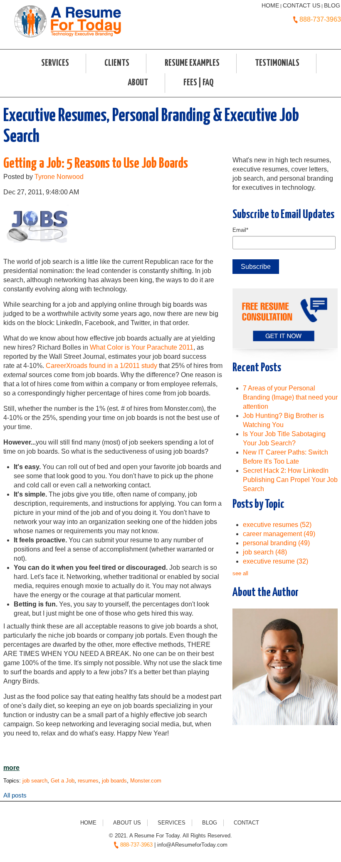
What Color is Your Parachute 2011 (141, 347)
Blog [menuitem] (209, 823)
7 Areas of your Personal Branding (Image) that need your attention (290, 397)
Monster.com (145, 781)
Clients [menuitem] (116, 63)
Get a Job (62, 781)
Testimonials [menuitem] (277, 63)
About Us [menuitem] (127, 823)
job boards (114, 781)
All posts (15, 795)
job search (34, 781)
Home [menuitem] (88, 823)
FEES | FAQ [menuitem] (198, 82)
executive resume (275, 561)
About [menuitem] (138, 82)
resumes (88, 781)
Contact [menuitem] (246, 823)
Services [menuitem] (55, 63)
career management (279, 533)
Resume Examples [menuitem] (192, 63)
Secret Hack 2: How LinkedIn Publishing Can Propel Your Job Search (290, 479)
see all (240, 573)
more (11, 767)
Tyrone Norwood (59, 176)
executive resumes (277, 524)
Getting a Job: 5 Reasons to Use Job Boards (95, 164)
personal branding (276, 543)
